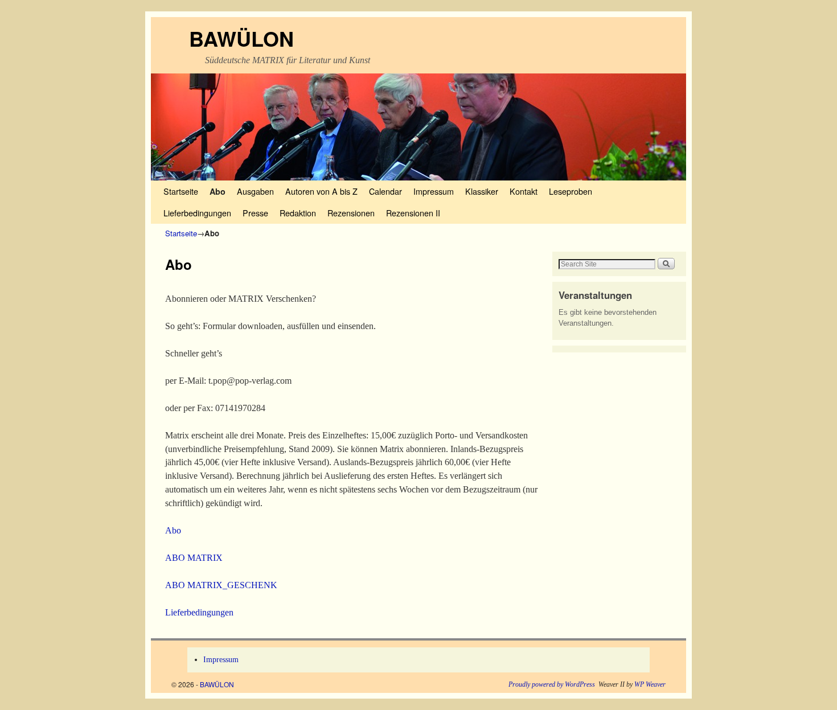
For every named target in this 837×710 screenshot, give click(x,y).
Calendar (385, 191)
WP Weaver (650, 684)
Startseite (180, 191)
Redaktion (298, 213)
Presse (255, 213)
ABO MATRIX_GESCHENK (221, 585)
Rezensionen (351, 213)
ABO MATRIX (194, 558)
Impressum (433, 191)
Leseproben (570, 191)
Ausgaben (255, 191)
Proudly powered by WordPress (551, 684)
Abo (217, 191)
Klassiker (481, 191)
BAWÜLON (241, 38)
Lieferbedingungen (197, 213)
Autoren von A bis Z (321, 191)
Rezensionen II (413, 213)
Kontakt (524, 191)
